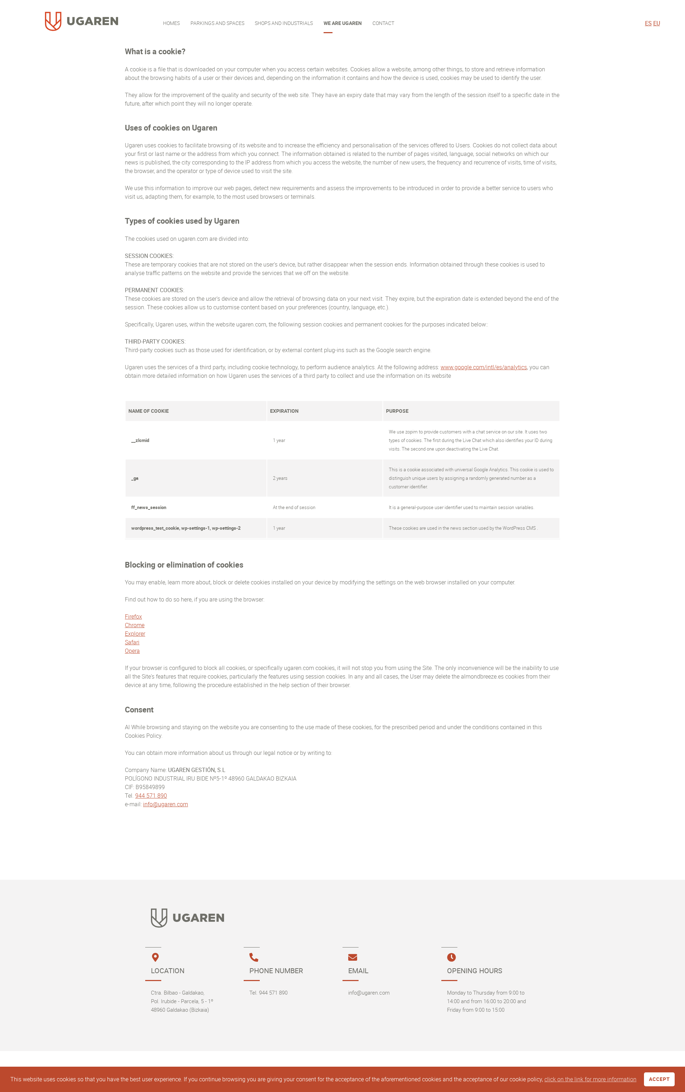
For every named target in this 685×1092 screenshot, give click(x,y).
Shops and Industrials (284, 23)
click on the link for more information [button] (590, 1079)
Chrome (134, 625)
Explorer (135, 634)
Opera (132, 651)
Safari (132, 642)
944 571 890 (151, 795)
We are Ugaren (343, 23)
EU (656, 23)
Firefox (133, 616)
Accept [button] (659, 1079)
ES (648, 23)
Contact (383, 23)
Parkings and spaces (217, 23)
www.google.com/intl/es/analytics (484, 367)
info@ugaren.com (165, 804)
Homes (171, 23)
